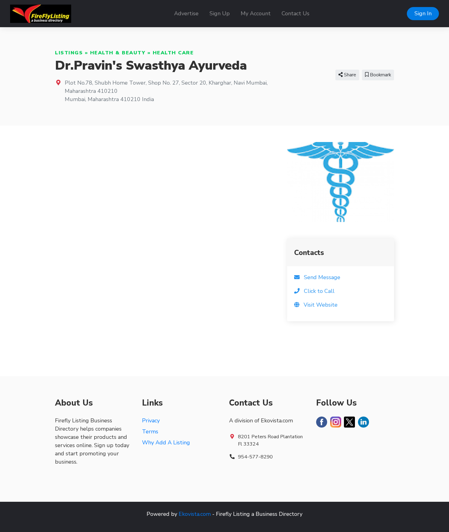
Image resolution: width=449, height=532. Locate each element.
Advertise (186, 13)
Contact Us (295, 13)
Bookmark (380, 74)
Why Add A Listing (166, 442)
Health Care (173, 52)
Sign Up (220, 13)
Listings (69, 52)
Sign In (423, 13)
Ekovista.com (195, 514)
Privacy (151, 420)
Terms (150, 431)
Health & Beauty (118, 52)
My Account (256, 13)
